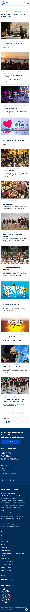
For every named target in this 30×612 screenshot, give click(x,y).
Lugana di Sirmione (6, 524)
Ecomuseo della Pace (17, 500)
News (3, 575)
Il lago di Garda (18, 516)
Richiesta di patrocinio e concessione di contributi (12, 554)
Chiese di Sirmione (6, 500)
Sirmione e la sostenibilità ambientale (11, 526)
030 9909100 (9, 468)
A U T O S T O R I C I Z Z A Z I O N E (10, 495)
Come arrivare (5, 536)
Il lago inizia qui (5, 538)
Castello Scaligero (16, 498)
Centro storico (4, 523)
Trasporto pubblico (6, 570)
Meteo (3, 544)
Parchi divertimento (6, 518)
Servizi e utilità (5, 558)
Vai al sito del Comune (11, 442)
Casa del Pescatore (6, 498)
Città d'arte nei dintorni (7, 516)
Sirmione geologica (10, 512)
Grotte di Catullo (5, 502)
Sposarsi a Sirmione (7, 564)
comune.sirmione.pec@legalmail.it (10, 459)
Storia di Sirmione (19, 505)
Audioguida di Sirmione (19, 497)
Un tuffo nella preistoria (7, 507)
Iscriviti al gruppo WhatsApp (8, 473)
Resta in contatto (6, 550)
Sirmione (3, 521)
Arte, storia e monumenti (8, 493)
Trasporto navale (6, 567)
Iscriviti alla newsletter (7, 474)
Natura (3, 510)
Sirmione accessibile (7, 561)
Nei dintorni (4, 515)
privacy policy (4, 609)
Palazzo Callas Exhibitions (8, 505)
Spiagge (18, 512)
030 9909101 (6, 470)
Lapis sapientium (5, 503)
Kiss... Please (21, 502)
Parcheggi (4, 547)
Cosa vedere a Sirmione (9, 489)
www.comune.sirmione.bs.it (8, 458)
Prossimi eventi (6, 579)
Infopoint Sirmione (6, 541)
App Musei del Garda (6, 497)
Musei (23, 516)
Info (2, 532)
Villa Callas (17, 507)
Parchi (2, 512)
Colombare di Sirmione (15, 523)
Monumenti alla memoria (17, 503)
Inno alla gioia (14, 502)
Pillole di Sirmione (16, 524)
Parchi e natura (16, 518)
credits (11, 609)
